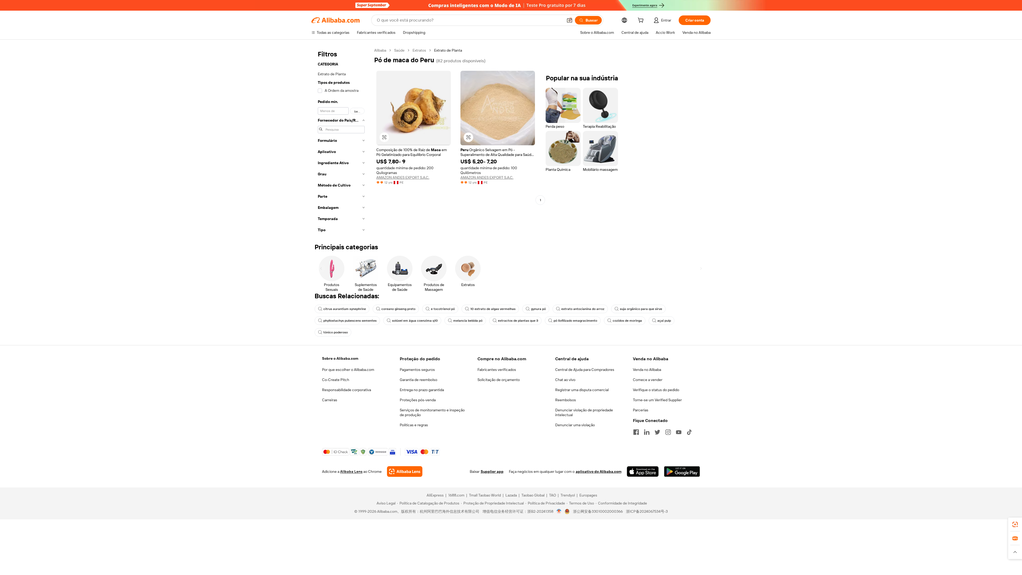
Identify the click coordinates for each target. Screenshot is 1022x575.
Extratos (419, 50)
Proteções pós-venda (418, 400)
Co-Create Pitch (335, 380)
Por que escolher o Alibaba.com (348, 369)
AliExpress (435, 495)
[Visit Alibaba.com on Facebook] (636, 432)
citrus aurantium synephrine (344, 309)
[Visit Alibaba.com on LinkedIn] (647, 432)
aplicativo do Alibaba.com (598, 471)
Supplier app (492, 471)
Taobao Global (533, 495)
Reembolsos (565, 400)
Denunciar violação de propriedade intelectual (584, 412)
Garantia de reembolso (418, 380)
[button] (569, 20)
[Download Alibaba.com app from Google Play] (682, 471)
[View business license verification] (559, 511)
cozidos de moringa (627, 320)
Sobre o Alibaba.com (340, 358)
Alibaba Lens (351, 471)
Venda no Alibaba (647, 369)
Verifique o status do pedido (656, 390)
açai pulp (664, 320)
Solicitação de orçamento (498, 380)
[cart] (642, 21)
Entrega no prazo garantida (422, 390)
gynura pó (538, 309)
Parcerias (640, 410)
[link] (1015, 524)
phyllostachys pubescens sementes (350, 320)
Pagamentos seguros (417, 369)
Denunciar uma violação (575, 425)
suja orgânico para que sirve (641, 309)
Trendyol (568, 495)
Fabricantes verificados (496, 369)
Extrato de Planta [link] (448, 50)
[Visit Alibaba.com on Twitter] (657, 432)
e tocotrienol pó (443, 309)
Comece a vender (647, 380)
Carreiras (329, 400)
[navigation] (341, 142)
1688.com (456, 495)
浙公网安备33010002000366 (598, 511)
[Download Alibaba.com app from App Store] (643, 471)
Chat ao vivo (565, 380)
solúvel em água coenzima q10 (415, 320)
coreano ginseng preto (398, 309)
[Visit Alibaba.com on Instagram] (668, 432)
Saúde (399, 50)
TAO (552, 495)
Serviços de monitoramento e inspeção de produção (432, 412)
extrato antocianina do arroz (582, 309)
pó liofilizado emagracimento (575, 320)
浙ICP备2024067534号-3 (647, 511)
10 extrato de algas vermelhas (493, 309)
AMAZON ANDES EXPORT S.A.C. (402, 177)
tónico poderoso (335, 332)
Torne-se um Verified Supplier (657, 400)
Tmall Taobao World (485, 495)
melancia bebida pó (468, 320)
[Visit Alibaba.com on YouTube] (678, 432)
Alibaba (380, 50)
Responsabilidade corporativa (346, 390)
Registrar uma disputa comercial (582, 390)
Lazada (511, 495)
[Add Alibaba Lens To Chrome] (404, 471)
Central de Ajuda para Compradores (584, 369)
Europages (588, 495)
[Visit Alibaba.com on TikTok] (689, 432)
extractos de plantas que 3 (518, 320)
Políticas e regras (414, 425)
